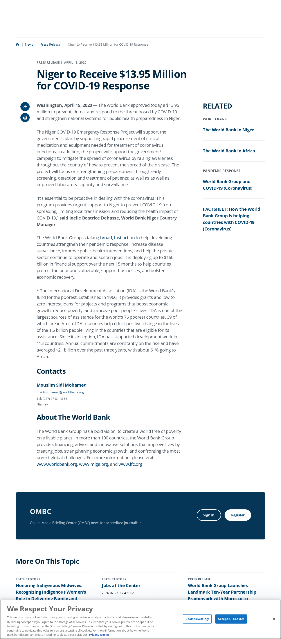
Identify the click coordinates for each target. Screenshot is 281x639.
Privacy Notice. (99, 634)
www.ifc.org (130, 464)
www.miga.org (93, 464)
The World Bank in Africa (229, 151)
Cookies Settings (197, 619)
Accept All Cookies (231, 619)
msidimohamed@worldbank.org (60, 392)
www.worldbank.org (57, 464)
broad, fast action (117, 238)
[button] (25, 117)
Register (238, 515)
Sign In (208, 515)
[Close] (274, 619)
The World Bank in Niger (228, 130)
